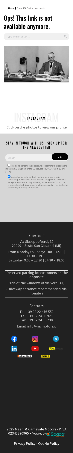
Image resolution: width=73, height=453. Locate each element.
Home (11, 8)
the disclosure (35, 165)
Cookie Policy (48, 443)
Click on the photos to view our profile (37, 127)
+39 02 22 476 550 (40, 311)
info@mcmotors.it (41, 326)
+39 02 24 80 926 (40, 316)
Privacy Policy (24, 443)
